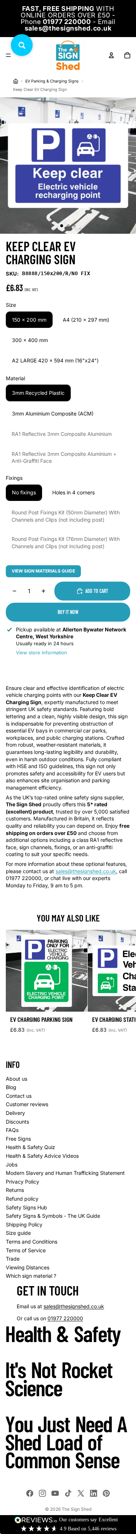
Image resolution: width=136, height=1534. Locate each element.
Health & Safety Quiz (30, 1147)
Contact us (19, 1096)
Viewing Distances (27, 1267)
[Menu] (8, 55)
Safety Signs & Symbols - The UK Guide (53, 1216)
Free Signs (18, 1139)
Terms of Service (26, 1250)
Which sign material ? (31, 1276)
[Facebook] (29, 1493)
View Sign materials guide (43, 571)
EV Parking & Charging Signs (52, 81)
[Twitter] (81, 1493)
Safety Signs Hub (26, 1207)
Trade (13, 1259)
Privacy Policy (22, 1181)
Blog (11, 1087)
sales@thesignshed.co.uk (85, 871)
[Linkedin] (93, 1493)
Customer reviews (27, 1104)
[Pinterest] (106, 1493)
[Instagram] (42, 1493)
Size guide (18, 1233)
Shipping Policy (24, 1224)
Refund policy (22, 1199)
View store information (41, 652)
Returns (15, 1190)
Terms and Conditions (31, 1241)
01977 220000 (65, 1318)
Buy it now (68, 612)
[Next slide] (122, 988)
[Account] (111, 55)
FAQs (12, 1130)
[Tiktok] (68, 1493)
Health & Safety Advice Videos (42, 1156)
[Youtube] (55, 1493)
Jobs (11, 1164)
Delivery (15, 1113)
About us (16, 1079)
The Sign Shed (76, 1509)
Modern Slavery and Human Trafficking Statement (65, 1173)
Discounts (17, 1122)
